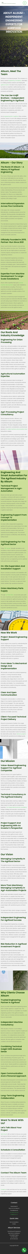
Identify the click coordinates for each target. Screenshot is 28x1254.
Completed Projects (14, 1235)
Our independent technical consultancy (16, 807)
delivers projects (21, 734)
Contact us (3, 1189)
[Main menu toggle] (24, 3)
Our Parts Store (14, 1236)
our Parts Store (9, 594)
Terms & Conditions (14, 1222)
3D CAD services (14, 1238)
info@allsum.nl (14, 1214)
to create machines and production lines (16, 429)
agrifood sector (5, 84)
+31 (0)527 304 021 (14, 1212)
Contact (14, 1223)
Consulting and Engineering (14, 1231)
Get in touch (4, 1134)
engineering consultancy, (14, 80)
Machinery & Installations (14, 1233)
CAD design (7, 548)
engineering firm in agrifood (11, 116)
